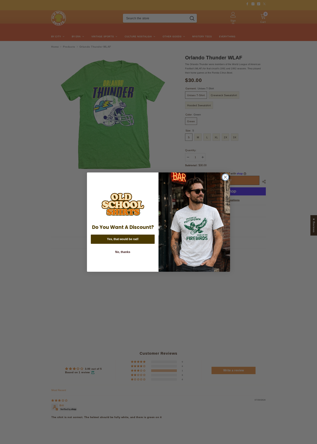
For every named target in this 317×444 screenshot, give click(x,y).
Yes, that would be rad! (123, 239)
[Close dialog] (225, 177)
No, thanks (122, 252)
